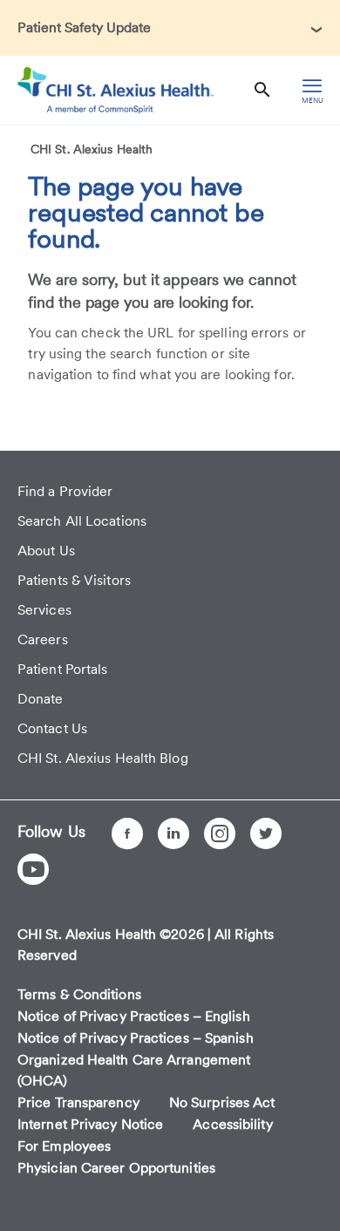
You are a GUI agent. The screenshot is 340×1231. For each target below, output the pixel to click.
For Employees (64, 1146)
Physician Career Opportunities (116, 1168)
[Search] (262, 90)
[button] (170, 28)
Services (44, 610)
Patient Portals (62, 669)
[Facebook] (127, 833)
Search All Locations (81, 521)
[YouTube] (33, 869)
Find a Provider (65, 491)
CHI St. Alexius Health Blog (102, 758)
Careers (42, 639)
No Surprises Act (222, 1102)
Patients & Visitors (74, 580)
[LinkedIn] (173, 833)
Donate (40, 698)
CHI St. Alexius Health (92, 149)
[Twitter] (266, 833)
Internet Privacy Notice (90, 1124)
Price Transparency (78, 1102)
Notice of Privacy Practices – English (133, 1016)
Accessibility (232, 1124)
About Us (46, 550)
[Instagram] (219, 833)
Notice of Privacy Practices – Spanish (135, 1038)
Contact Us (52, 728)
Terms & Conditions (79, 994)
